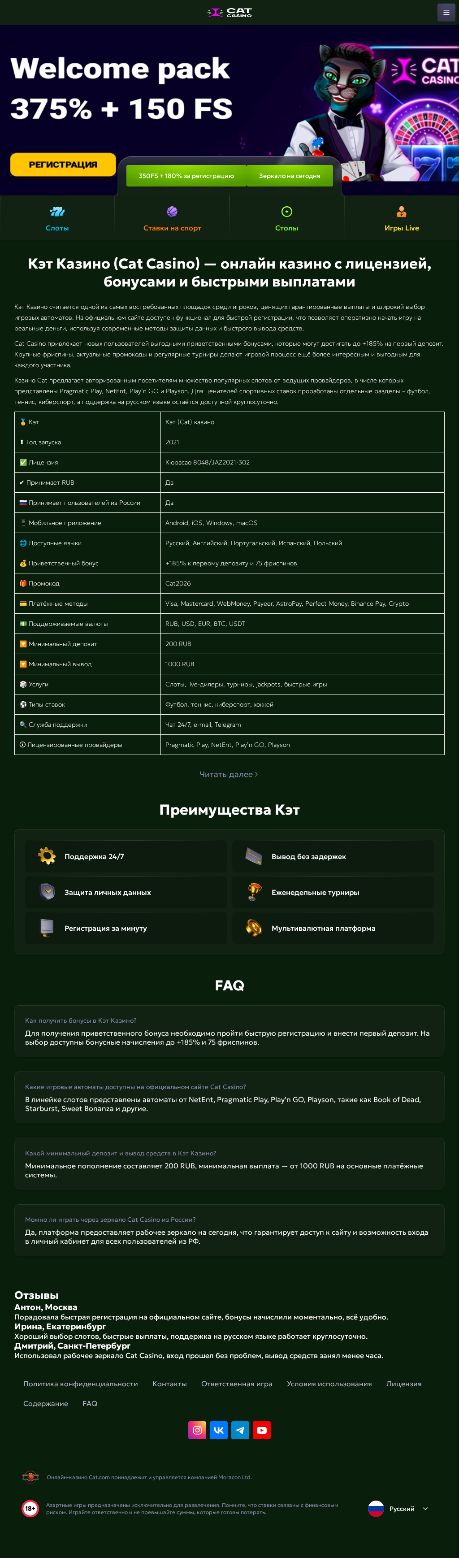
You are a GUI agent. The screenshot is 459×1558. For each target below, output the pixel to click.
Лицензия (404, 1383)
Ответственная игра (237, 1383)
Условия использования (329, 1383)
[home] (229, 12)
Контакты (169, 1383)
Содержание (45, 1403)
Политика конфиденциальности (80, 1383)
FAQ (89, 1403)
